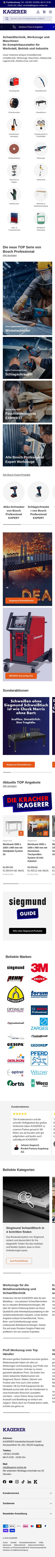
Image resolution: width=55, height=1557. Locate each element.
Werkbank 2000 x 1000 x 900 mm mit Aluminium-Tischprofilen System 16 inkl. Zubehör (37, 852)
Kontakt (13, 1543)
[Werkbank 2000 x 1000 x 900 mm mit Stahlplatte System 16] (14, 826)
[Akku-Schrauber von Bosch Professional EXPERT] (14, 492)
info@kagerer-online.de (14, 1467)
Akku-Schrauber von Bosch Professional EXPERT (13, 512)
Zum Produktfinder (19, 1261)
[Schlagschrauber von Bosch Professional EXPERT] (38, 492)
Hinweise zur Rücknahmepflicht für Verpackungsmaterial (24, 1548)
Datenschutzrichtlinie (36, 1545)
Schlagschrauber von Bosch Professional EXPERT (38, 512)
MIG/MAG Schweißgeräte (21, 676)
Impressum (7, 1545)
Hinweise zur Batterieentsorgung (15, 1550)
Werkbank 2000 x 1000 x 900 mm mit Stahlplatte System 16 (13, 849)
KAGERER (13, 1538)
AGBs (41, 1543)
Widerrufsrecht (19, 1545)
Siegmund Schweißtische (21, 600)
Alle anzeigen (10, 255)
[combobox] (27, 18)
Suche (5, 1543)
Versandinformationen (27, 1543)
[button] (44, 12)
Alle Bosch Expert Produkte (16, 475)
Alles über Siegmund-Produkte (27, 931)
